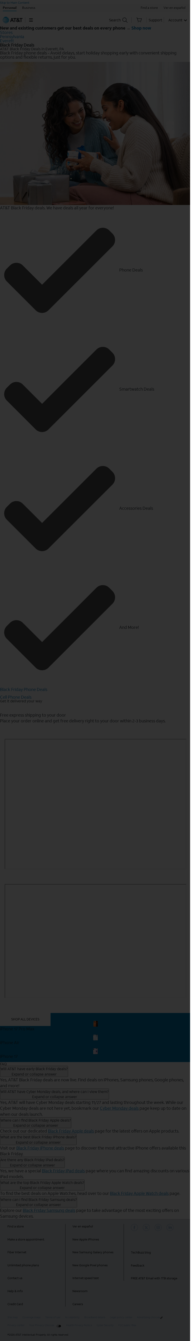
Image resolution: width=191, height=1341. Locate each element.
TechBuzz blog (141, 1252)
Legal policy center (121, 1317)
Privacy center (15, 1325)
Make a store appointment (25, 1239)
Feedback (137, 1265)
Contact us (14, 1278)
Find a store (15, 1226)
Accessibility (72, 1317)
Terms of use (52, 1317)
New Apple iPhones (85, 1239)
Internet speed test (85, 1278)
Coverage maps (31, 1317)
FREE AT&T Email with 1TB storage (154, 1278)
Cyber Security (105, 1325)
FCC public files (127, 1325)
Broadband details (94, 1317)
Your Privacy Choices (41, 1325)
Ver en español (82, 1226)
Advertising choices (148, 1317)
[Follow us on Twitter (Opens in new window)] (147, 1227)
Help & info (15, 1291)
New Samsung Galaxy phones (92, 1252)
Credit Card (15, 1304)
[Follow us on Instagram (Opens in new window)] (159, 1227)
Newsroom (80, 1291)
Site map (12, 1317)
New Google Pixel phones (90, 1265)
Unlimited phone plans (23, 1265)
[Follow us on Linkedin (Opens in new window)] (171, 1227)
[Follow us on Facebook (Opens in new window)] (135, 1227)
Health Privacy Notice (79, 1325)
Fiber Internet (16, 1252)
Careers (77, 1304)
